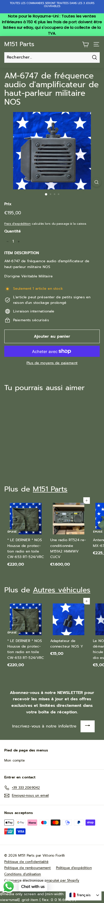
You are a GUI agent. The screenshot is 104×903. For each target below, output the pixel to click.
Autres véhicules (61, 590)
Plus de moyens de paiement (52, 363)
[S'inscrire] (88, 726)
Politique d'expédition (74, 867)
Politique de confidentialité (26, 861)
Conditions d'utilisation (22, 874)
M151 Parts (19, 44)
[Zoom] (96, 182)
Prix (8, 204)
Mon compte (14, 760)
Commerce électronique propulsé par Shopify (41, 880)
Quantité (12, 231)
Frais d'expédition (17, 223)
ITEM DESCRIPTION (21, 253)
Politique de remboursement (27, 867)
